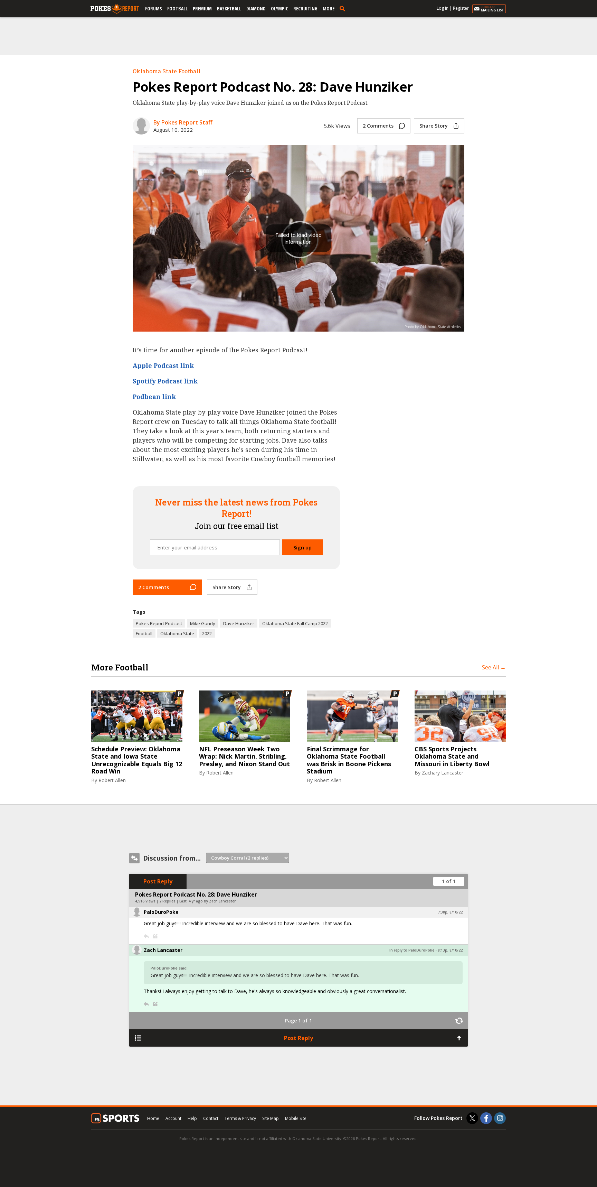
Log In (442, 8)
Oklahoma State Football (166, 71)
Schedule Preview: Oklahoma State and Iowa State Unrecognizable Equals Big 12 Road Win (136, 760)
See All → (494, 667)
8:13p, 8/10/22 (450, 950)
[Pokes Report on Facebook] (486, 1118)
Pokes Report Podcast (159, 623)
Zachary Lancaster (442, 772)
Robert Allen (112, 780)
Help (192, 1118)
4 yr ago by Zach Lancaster (212, 901)
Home (153, 1118)
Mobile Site (295, 1118)
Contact (210, 1118)
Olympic (279, 8)
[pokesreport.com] (115, 9)
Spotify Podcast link (165, 381)
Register (461, 8)
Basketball (229, 8)
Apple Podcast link (163, 365)
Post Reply (157, 881)
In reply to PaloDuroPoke (411, 950)
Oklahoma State (177, 633)
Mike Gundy (202, 623)
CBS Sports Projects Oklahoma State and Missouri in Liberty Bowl (452, 756)
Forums (153, 8)
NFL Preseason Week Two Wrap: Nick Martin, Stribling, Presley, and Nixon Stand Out (244, 756)
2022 (207, 633)
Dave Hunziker (238, 623)
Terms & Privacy (240, 1118)
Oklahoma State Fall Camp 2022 (295, 623)
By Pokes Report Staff (182, 122)
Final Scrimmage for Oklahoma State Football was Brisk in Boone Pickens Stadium (349, 760)
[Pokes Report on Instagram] (500, 1118)
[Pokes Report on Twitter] (472, 1118)
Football (177, 8)
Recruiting (305, 8)
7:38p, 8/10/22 (450, 912)
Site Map (270, 1118)
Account (173, 1118)
